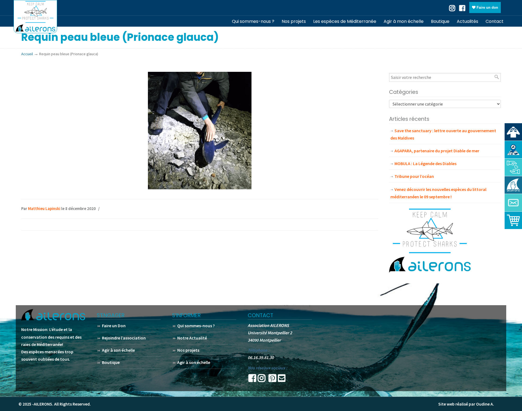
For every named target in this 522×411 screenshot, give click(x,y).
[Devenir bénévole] (513, 185)
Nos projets (188, 350)
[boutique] (513, 220)
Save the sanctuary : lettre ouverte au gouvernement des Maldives (443, 134)
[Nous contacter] (513, 202)
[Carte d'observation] (513, 149)
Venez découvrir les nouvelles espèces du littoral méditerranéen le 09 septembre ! (438, 193)
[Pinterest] (272, 379)
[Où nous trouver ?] (513, 132)
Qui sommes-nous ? (196, 325)
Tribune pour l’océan (414, 176)
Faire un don (487, 7)
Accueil (27, 53)
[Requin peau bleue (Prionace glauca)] (199, 187)
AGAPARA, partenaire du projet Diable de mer (436, 150)
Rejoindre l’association (124, 338)
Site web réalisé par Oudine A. (466, 404)
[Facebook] (462, 7)
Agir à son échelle (118, 350)
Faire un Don (114, 325)
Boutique (111, 362)
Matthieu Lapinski (44, 208)
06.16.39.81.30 (261, 357)
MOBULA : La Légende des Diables (425, 163)
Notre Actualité (192, 338)
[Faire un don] (513, 167)
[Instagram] (261, 379)
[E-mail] (281, 379)
